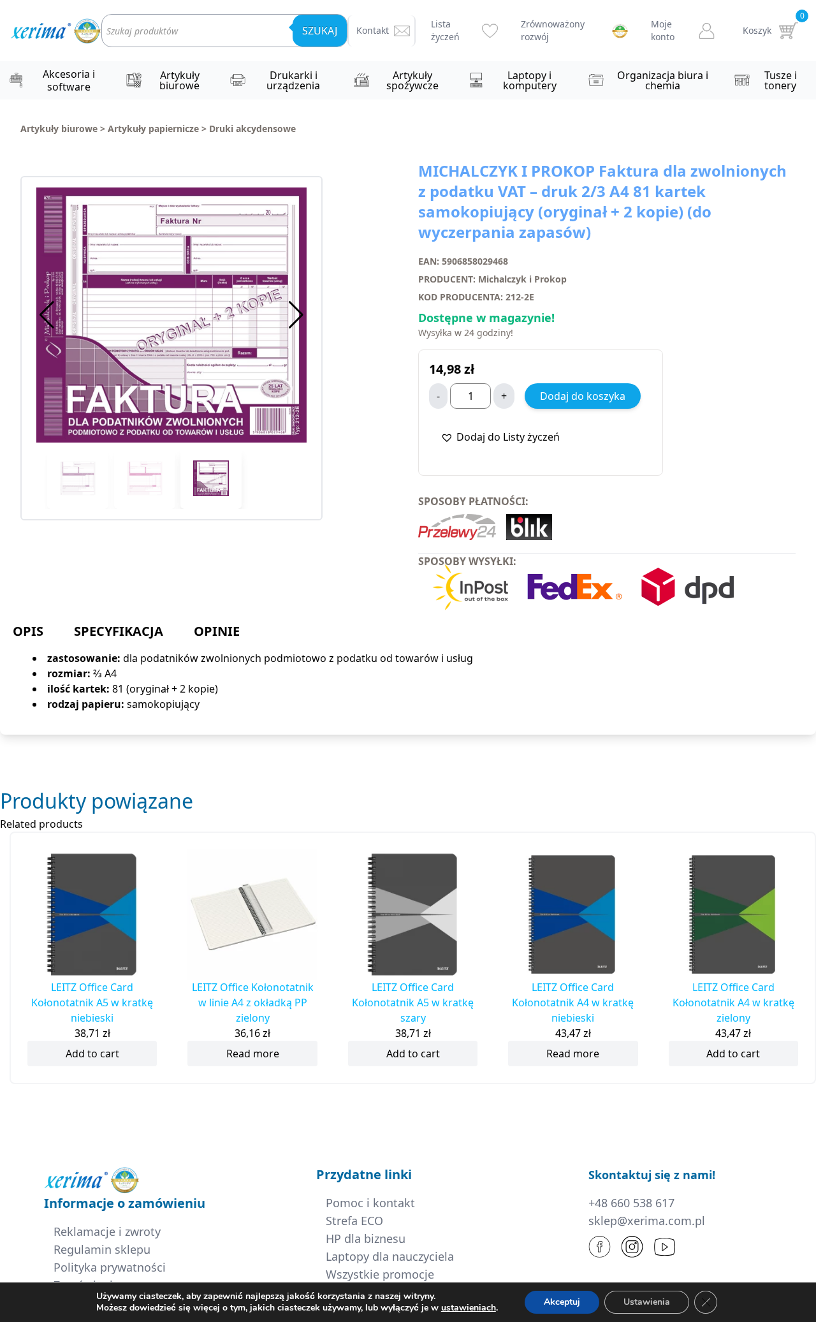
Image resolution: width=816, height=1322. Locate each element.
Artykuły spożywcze (412, 80)
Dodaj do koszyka (582, 396)
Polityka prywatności (110, 1267)
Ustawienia (646, 1302)
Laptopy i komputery (530, 80)
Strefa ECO (354, 1220)
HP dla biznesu (365, 1238)
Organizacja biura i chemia (662, 80)
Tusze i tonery (780, 80)
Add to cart (92, 1054)
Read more (252, 1054)
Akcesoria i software (69, 80)
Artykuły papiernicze (153, 128)
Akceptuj (562, 1302)
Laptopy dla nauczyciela (390, 1256)
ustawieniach (468, 1308)
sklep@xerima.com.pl (646, 1220)
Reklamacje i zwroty (107, 1231)
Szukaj (319, 31)
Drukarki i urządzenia (293, 80)
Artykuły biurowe (179, 80)
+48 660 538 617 (631, 1202)
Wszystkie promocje (380, 1274)
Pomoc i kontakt (370, 1202)
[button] (296, 315)
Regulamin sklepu (102, 1249)
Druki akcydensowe (252, 128)
